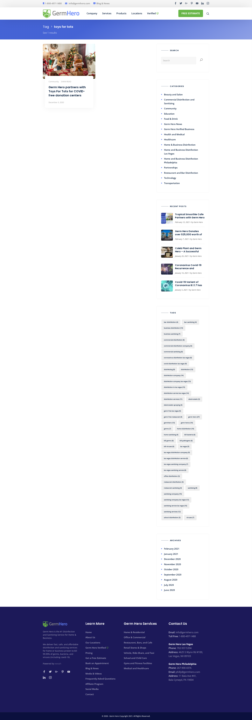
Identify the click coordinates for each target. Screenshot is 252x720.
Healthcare (170, 139)
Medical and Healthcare (136, 668)
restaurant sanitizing (173, 488)
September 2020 (172, 574)
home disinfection (185, 429)
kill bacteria (189, 435)
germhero (169, 423)
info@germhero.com (79, 3)
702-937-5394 (184, 648)
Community (170, 108)
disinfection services (173, 399)
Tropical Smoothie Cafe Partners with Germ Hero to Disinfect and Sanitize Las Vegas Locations (190, 219)
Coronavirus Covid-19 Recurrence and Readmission (188, 268)
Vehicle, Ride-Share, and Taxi (139, 652)
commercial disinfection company (178, 346)
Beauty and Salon (173, 94)
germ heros (187, 423)
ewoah (58, 663)
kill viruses (169, 446)
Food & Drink (171, 118)
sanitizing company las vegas (176, 500)
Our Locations (92, 642)
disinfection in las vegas (174, 387)
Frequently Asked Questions (100, 678)
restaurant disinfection (173, 482)
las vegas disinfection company (177, 452)
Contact (89, 694)
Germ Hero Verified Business (179, 129)
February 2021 (171, 548)
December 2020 (172, 559)
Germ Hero (198, 222)
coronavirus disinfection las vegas (178, 358)
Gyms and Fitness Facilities (138, 663)
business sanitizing (172, 334)
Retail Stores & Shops (135, 647)
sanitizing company (173, 494)
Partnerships (170, 167)
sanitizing (192, 488)
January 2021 (171, 553)
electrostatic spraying (173, 405)
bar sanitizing (190, 322)
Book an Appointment (97, 663)
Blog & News (103, 3)
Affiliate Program (94, 683)
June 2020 (169, 590)
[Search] (201, 60)
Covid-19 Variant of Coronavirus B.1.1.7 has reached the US (188, 285)
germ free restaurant (173, 417)
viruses (190, 517)
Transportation (172, 183)
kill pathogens (186, 440)
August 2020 (170, 579)
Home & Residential (134, 632)
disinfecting (169, 369)
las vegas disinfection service (176, 458)
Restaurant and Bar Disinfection (181, 172)
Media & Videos (93, 673)
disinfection (187, 369)
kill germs (169, 440)
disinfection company (173, 375)
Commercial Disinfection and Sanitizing (179, 101)
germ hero (194, 417)
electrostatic (194, 399)
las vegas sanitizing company (176, 464)
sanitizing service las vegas (175, 506)
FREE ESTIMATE (190, 13)
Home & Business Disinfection (180, 144)
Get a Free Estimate (95, 658)
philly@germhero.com (188, 672)
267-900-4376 (184, 667)
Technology (170, 177)
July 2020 (169, 584)
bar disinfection (171, 322)
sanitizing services (172, 512)
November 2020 (172, 564)
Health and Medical (174, 134)
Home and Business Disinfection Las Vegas (181, 151)
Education (169, 113)
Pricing (88, 652)
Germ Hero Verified (95, 647)
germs (167, 429)
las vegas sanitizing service (175, 470)
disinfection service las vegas (176, 393)
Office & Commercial (134, 637)
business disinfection (173, 328)
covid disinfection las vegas (175, 363)
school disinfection (172, 517)
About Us (90, 637)
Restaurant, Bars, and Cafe (138, 642)
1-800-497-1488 (53, 3)
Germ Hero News (173, 124)
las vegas (184, 446)
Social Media (92, 689)
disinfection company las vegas (177, 381)
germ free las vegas (172, 411)
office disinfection (172, 476)
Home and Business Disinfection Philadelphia (181, 160)
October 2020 (171, 569)
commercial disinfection (174, 340)
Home (88, 632)
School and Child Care (135, 658)
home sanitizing (171, 435)
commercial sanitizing (173, 352)
